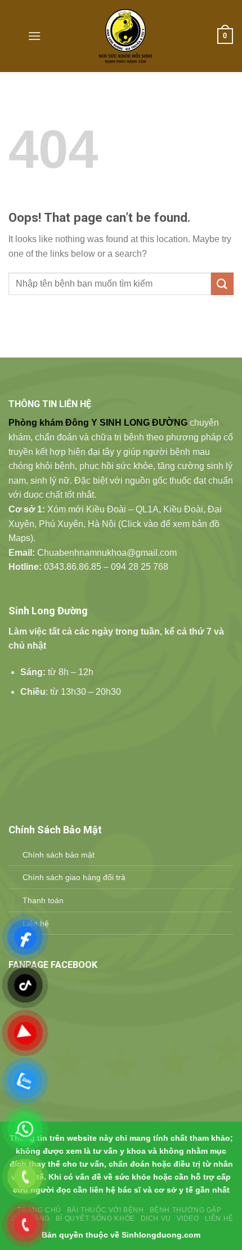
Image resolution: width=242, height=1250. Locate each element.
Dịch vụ (156, 1218)
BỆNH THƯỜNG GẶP (186, 1210)
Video (188, 1218)
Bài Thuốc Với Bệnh (105, 1210)
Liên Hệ (219, 1218)
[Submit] (222, 283)
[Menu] (34, 36)
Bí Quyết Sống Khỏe (95, 1218)
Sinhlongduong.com (161, 1234)
